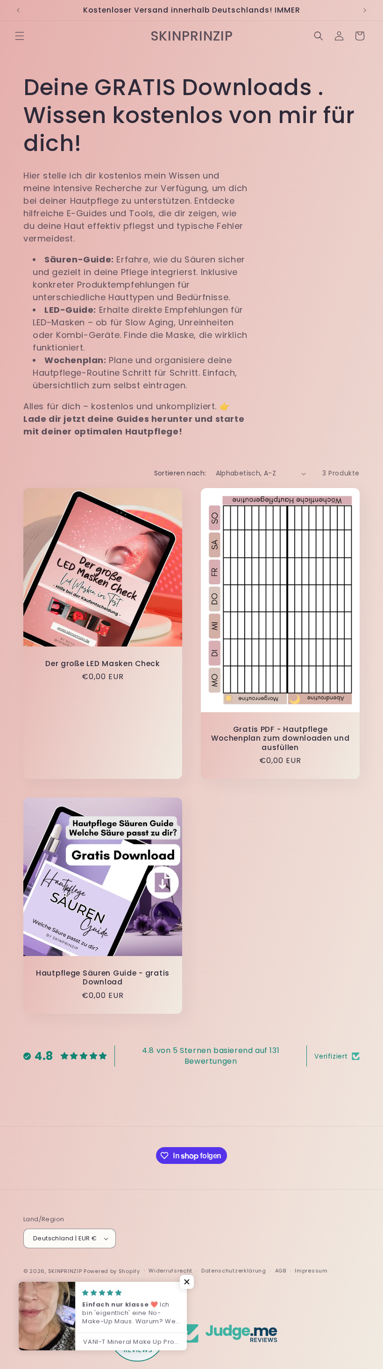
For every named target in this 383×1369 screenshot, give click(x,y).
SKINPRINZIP (65, 1271)
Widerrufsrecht (170, 1270)
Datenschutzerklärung (233, 1270)
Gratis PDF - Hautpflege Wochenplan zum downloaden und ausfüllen (280, 738)
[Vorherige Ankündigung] (18, 10)
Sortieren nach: (180, 473)
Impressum (311, 1270)
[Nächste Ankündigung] (365, 10)
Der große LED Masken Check (102, 663)
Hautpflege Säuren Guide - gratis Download (103, 978)
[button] (19, 36)
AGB (280, 1270)
